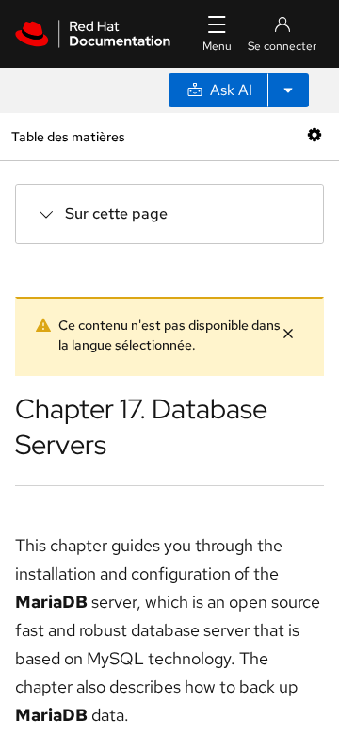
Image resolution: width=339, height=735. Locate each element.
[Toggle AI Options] (288, 90)
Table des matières (67, 136)
